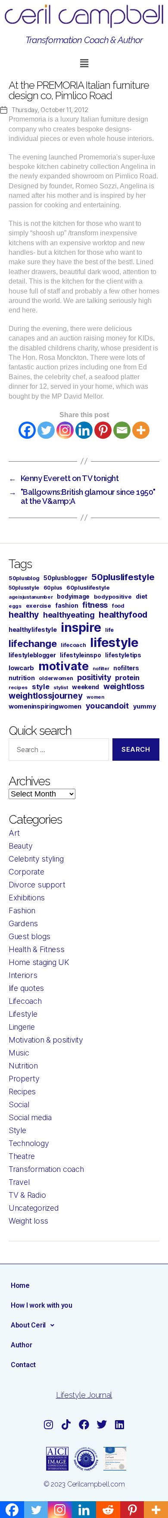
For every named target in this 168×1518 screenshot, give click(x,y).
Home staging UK (39, 962)
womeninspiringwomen (45, 706)
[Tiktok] (66, 1424)
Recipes (22, 1091)
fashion (66, 605)
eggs (15, 606)
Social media (30, 1117)
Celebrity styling (36, 858)
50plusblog (24, 578)
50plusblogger (65, 578)
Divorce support (37, 884)
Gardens (23, 923)
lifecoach (73, 645)
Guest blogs (29, 936)
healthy (24, 614)
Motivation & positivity (46, 1039)
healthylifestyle (33, 630)
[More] (140, 430)
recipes (18, 687)
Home (20, 1285)
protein (127, 677)
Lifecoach (25, 1001)
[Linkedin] (84, 430)
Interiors (23, 975)
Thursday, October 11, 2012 (50, 110)
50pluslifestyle (122, 577)
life (109, 630)
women (95, 697)
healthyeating (69, 614)
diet (141, 596)
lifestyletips (123, 655)
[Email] (122, 430)
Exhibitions (27, 897)
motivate (63, 666)
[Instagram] (65, 430)
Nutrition (23, 1065)
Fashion (22, 910)
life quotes (26, 988)
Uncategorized (34, 1207)
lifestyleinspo (80, 655)
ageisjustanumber (31, 597)
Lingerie (22, 1026)
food (118, 606)
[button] (84, 63)
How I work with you (41, 1305)
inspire (81, 627)
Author (21, 1345)
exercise (38, 605)
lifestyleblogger (32, 655)
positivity (94, 677)
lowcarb (21, 668)
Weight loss (28, 1220)
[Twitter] (46, 430)
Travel (19, 1182)
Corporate (26, 871)
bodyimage (73, 596)
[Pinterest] (103, 430)
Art (14, 832)
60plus (53, 587)
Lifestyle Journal (84, 1394)
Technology (29, 1143)
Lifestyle (23, 1013)
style (41, 686)
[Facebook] (27, 430)
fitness (95, 604)
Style (17, 1130)
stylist (60, 687)
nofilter (101, 669)
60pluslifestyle (88, 587)
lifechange (32, 643)
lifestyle (114, 642)
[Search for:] (57, 751)
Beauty (20, 845)
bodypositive (113, 596)
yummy (144, 706)
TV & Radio (27, 1194)
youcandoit (107, 705)
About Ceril (28, 1325)
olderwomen (56, 678)
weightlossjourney (45, 696)
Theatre (22, 1156)
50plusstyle (24, 587)
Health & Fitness (37, 949)
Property (24, 1078)
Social (19, 1104)
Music (19, 1052)
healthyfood (123, 614)
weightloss (123, 686)
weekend (85, 686)
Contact (23, 1365)
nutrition (22, 677)
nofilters (126, 668)
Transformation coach (46, 1169)
